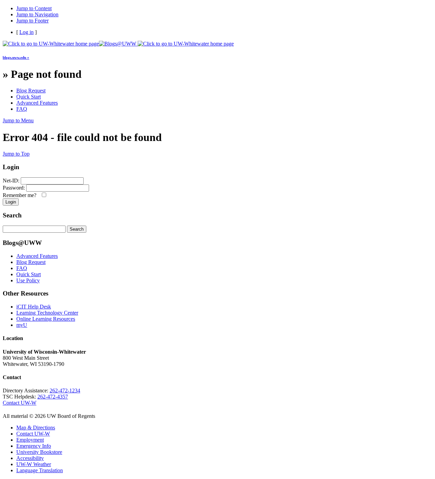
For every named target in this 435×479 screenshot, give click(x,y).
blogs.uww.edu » (16, 57)
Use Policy (28, 280)
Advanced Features (37, 103)
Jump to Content (34, 8)
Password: (14, 188)
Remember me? (21, 195)
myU (21, 325)
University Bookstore (39, 452)
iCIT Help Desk (33, 306)
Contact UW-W (19, 403)
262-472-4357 (52, 397)
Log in (26, 32)
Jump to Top (16, 154)
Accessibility (30, 458)
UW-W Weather (33, 464)
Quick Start (28, 97)
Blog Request (31, 90)
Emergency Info (33, 446)
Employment (30, 440)
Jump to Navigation (37, 14)
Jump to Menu (18, 120)
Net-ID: (11, 180)
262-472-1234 (65, 390)
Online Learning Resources (45, 319)
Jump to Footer (32, 20)
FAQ (21, 109)
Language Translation (39, 470)
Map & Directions (35, 427)
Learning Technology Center (47, 313)
